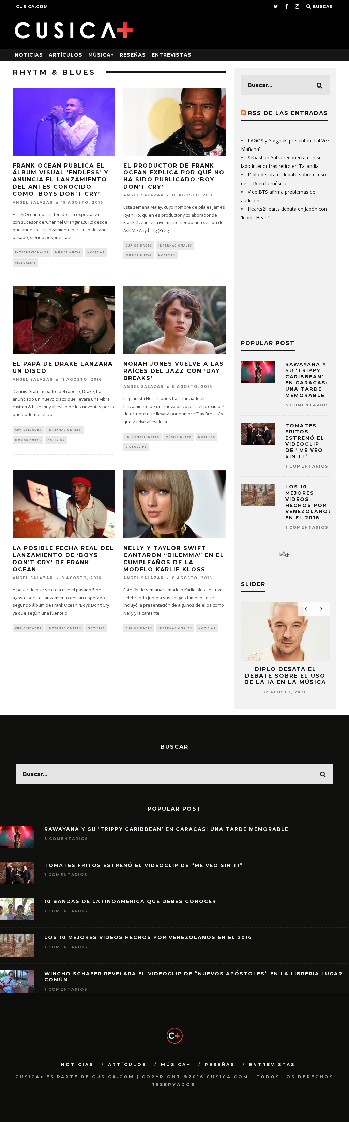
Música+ (101, 55)
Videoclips (25, 262)
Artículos (65, 55)
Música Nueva (68, 252)
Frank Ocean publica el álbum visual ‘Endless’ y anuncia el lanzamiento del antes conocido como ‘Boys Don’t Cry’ (61, 179)
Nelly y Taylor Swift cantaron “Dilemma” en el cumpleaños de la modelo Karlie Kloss (173, 558)
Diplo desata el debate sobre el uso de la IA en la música (285, 675)
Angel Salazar (33, 202)
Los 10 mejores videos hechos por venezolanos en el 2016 (308, 502)
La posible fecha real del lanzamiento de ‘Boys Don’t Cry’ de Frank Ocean (63, 558)
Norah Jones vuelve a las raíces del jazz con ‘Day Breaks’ (173, 371)
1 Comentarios (307, 466)
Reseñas (133, 55)
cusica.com (32, 6)
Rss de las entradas (288, 113)
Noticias (29, 55)
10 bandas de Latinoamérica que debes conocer (130, 901)
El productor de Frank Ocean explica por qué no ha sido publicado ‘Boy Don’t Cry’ (174, 176)
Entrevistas (172, 55)
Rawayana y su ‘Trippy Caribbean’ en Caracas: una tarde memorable (306, 379)
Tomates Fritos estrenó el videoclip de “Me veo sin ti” (304, 441)
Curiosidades (139, 245)
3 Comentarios (307, 404)
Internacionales (31, 252)
